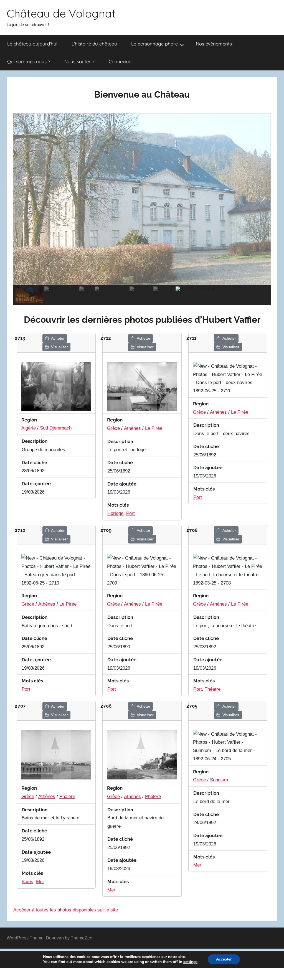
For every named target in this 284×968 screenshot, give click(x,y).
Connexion (120, 61)
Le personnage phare (154, 44)
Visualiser (59, 347)
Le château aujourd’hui (32, 44)
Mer (40, 881)
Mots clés (118, 505)
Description (34, 441)
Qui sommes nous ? (28, 61)
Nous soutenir (79, 61)
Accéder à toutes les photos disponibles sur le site (65, 910)
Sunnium (219, 779)
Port (130, 513)
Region (29, 420)
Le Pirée (153, 428)
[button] (21, 199)
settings (190, 961)
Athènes (132, 428)
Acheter (58, 338)
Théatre (212, 689)
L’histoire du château (94, 44)
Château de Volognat (61, 13)
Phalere (67, 796)
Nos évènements (214, 44)
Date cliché (34, 462)
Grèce (113, 428)
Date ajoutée (36, 483)
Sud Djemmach (56, 428)
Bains (27, 881)
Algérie (28, 428)
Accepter (224, 959)
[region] (142, 209)
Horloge (115, 513)
